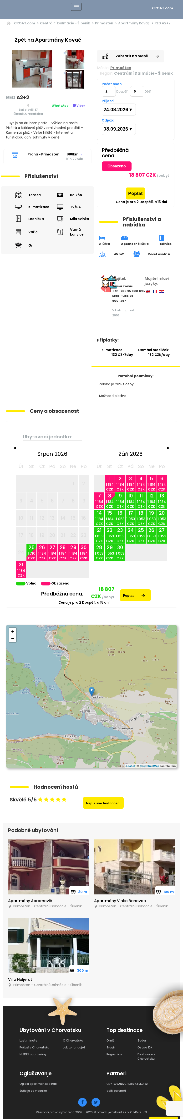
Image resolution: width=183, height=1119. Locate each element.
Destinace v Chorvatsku (146, 1056)
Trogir (111, 1047)
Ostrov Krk (144, 1047)
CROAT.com (162, 8)
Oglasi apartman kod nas (38, 1084)
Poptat (135, 193)
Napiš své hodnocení (103, 803)
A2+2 (163, 23)
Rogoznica (114, 1054)
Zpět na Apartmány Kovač (45, 40)
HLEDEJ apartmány (33, 1054)
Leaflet (130, 766)
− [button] (12, 638)
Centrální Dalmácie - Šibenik (65, 23)
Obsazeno (116, 166)
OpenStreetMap (149, 766)
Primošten (104, 23)
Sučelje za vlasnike (33, 1091)
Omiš (110, 1040)
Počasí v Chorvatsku (34, 1047)
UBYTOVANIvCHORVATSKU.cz (127, 1084)
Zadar (141, 1040)
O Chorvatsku (73, 1040)
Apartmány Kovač (134, 23)
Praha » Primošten (43, 154)
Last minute (28, 1040)
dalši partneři (116, 1091)
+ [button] (12, 631)
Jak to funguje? (74, 1047)
